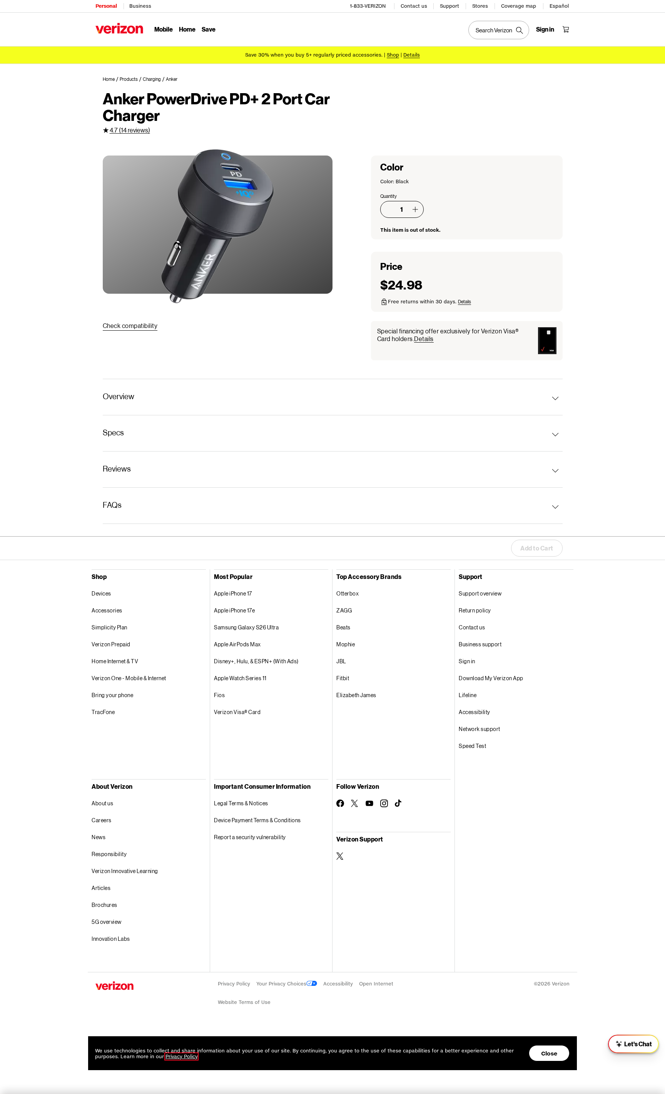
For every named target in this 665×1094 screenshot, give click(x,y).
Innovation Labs (111, 938)
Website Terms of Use (244, 1002)
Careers (102, 820)
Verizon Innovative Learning (125, 871)
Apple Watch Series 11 (240, 678)
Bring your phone (112, 695)
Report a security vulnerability (250, 837)
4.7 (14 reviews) (130, 130)
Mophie (345, 644)
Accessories (107, 610)
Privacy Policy (234, 984)
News (98, 837)
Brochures (104, 905)
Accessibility (474, 712)
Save (209, 29)
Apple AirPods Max (237, 644)
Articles (101, 888)
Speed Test (472, 746)
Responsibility (109, 854)
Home (187, 29)
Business (140, 6)
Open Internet (376, 984)
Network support (479, 729)
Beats (343, 627)
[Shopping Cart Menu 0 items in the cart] (565, 29)
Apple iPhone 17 (233, 593)
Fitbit (342, 678)
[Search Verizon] (498, 30)
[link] (111, 79)
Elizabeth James (356, 695)
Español (559, 6)
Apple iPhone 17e (234, 610)
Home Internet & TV (115, 661)
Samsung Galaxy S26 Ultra (246, 627)
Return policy (475, 610)
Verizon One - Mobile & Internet (129, 678)
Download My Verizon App (491, 678)
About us (102, 803)
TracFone (103, 712)
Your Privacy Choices (281, 984)
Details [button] (411, 55)
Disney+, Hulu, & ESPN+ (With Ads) (256, 661)
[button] (415, 209)
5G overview (107, 921)
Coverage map (518, 6)
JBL (341, 661)
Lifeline (467, 695)
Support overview (480, 593)
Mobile (163, 29)
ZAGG (344, 610)
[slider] (633, 1044)
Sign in (467, 661)
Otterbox (347, 593)
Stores (480, 6)
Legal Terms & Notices (241, 803)
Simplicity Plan (109, 627)
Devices (101, 593)
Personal (106, 6)
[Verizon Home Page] (119, 28)
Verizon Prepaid (111, 644)
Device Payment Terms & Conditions (257, 820)
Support (449, 6)
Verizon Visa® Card (237, 712)
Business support (480, 644)
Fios (219, 695)
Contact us (414, 6)
